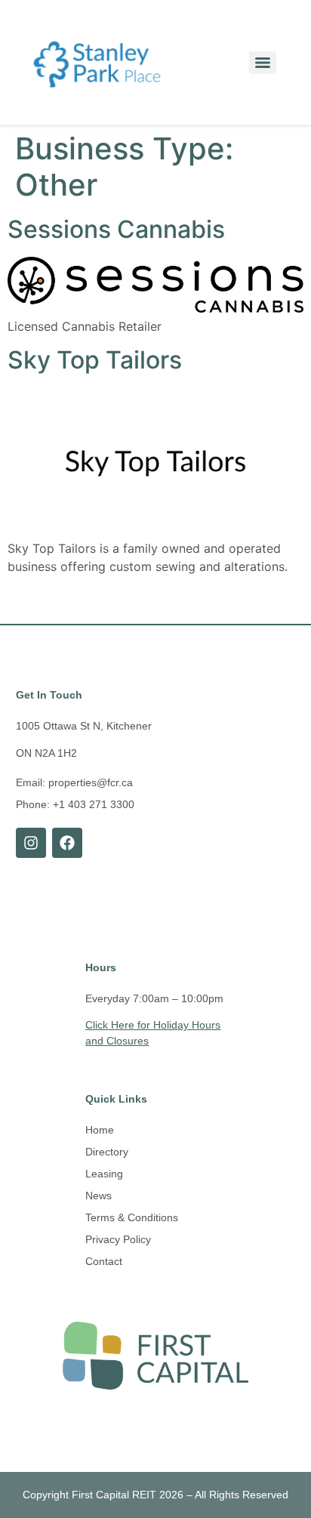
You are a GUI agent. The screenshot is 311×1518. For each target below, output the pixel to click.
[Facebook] (67, 843)
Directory (106, 1152)
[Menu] (262, 62)
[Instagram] (31, 843)
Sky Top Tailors (95, 360)
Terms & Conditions (131, 1217)
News (98, 1195)
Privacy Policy (118, 1239)
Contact (103, 1261)
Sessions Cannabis (116, 229)
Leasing (104, 1174)
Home (99, 1130)
